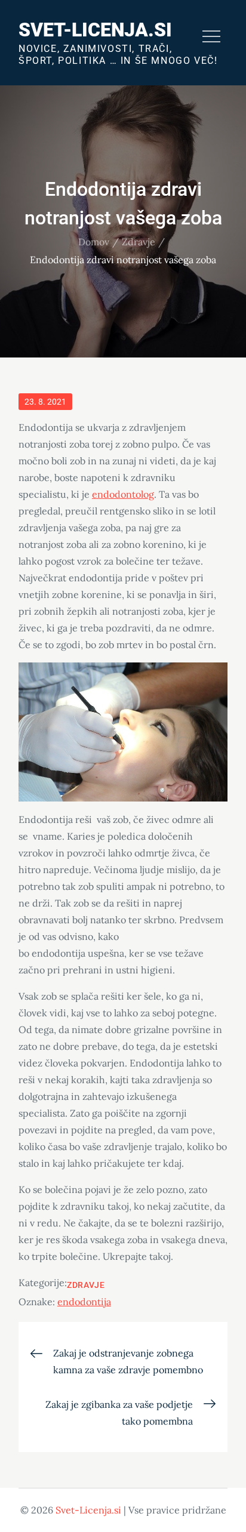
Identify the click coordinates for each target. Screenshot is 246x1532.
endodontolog (123, 494)
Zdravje (86, 1285)
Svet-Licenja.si (95, 30)
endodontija (84, 1302)
